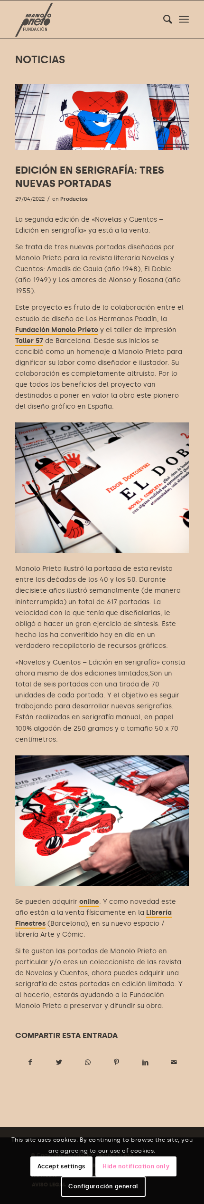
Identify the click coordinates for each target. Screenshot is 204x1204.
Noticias (40, 59)
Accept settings (61, 1166)
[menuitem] (163, 19)
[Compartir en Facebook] (30, 1062)
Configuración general (103, 1186)
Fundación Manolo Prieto (56, 330)
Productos (74, 199)
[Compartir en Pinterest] (116, 1062)
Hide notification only (135, 1166)
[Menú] (184, 19)
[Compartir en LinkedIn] (145, 1062)
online (89, 902)
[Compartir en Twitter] (59, 1062)
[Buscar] (163, 19)
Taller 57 (29, 341)
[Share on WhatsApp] (88, 1062)
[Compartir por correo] (174, 1062)
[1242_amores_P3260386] (102, 117)
